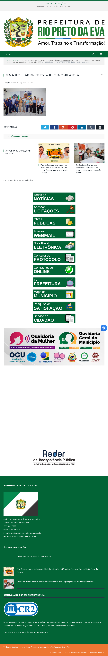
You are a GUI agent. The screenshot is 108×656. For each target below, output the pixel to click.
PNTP (15, 632)
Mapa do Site (55, 652)
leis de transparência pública (48, 625)
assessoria (69, 622)
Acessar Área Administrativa (75, 652)
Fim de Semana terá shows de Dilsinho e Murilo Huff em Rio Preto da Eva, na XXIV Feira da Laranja (53, 6)
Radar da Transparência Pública (35, 632)
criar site (20, 622)
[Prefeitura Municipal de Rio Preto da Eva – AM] (54, 31)
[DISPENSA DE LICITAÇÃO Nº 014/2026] (19, 146)
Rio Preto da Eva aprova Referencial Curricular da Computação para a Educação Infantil (88, 169)
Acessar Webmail (97, 652)
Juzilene (10, 83)
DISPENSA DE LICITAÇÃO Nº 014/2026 (34, 556)
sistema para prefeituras (38, 622)
